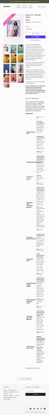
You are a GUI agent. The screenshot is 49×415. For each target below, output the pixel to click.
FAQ (11, 393)
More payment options (35, 40)
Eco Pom (6, 393)
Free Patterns (12, 390)
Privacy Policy (7, 399)
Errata (5, 390)
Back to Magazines (25, 378)
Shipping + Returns (8, 395)
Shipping (27, 22)
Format (27, 26)
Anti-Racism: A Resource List (11, 392)
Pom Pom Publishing (33, 412)
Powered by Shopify (41, 412)
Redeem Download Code (10, 397)
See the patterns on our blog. (32, 368)
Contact (17, 395)
